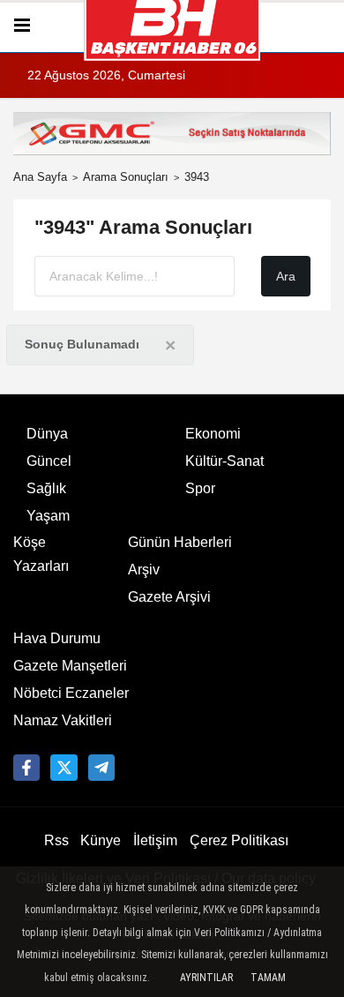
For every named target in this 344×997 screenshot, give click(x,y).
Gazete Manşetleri (70, 665)
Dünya (47, 433)
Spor (200, 488)
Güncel (48, 461)
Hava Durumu (57, 638)
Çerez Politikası (239, 840)
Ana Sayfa (40, 177)
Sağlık (46, 488)
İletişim (155, 840)
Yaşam (48, 515)
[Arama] (324, 26)
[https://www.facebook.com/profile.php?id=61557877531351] (26, 767)
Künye (100, 840)
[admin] (101, 767)
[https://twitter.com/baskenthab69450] (63, 767)
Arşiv (144, 569)
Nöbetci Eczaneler (71, 693)
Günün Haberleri (180, 542)
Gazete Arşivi (169, 596)
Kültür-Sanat (224, 461)
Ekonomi (213, 433)
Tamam (268, 977)
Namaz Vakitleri (62, 720)
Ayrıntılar (206, 977)
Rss (56, 840)
